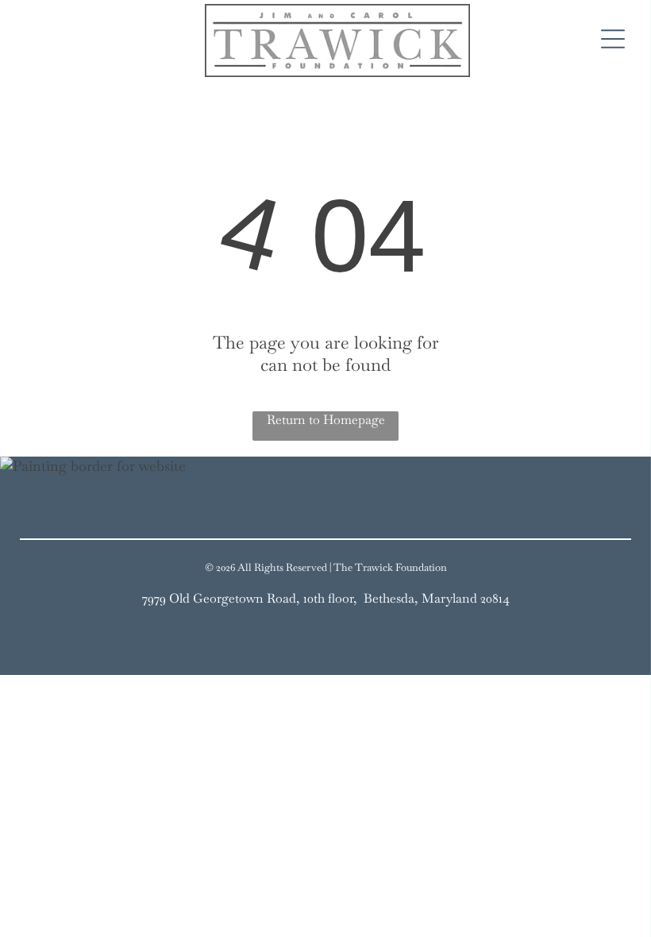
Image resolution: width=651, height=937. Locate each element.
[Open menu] (613, 40)
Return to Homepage (326, 419)
